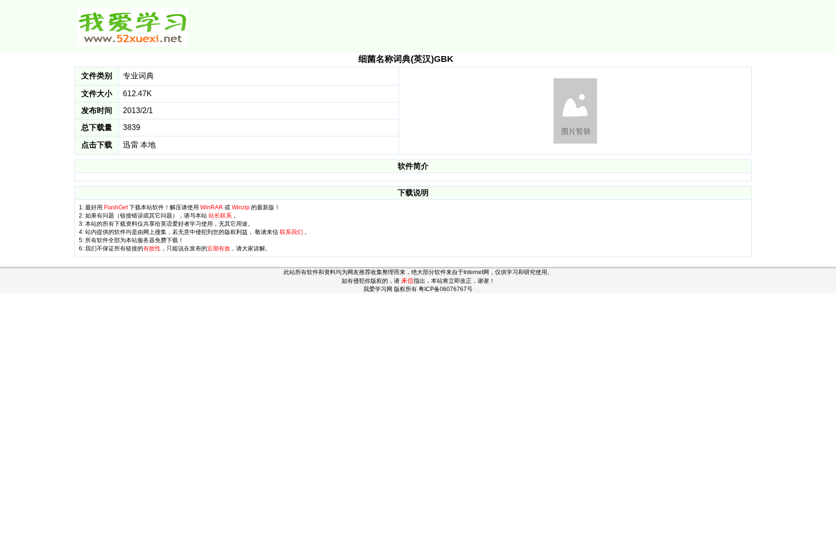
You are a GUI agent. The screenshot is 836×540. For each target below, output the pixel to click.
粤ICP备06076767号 (445, 289)
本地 (148, 145)
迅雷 (130, 145)
